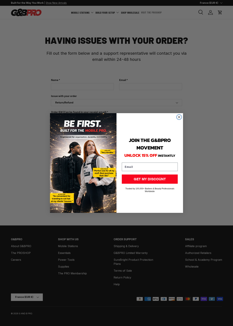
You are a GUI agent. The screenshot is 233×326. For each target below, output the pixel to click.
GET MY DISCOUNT (150, 179)
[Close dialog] (179, 117)
